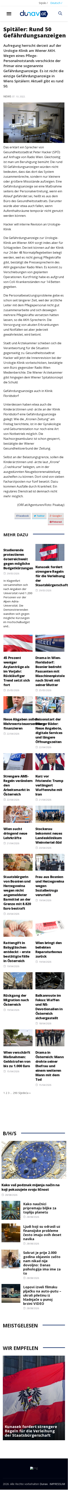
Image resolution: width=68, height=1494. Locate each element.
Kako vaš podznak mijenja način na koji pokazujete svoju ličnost (31, 1187)
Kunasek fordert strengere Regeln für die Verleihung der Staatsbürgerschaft (51, 576)
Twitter (40, 515)
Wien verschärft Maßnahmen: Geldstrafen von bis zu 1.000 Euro (16, 1059)
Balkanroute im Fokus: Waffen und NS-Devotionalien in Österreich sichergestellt (49, 1006)
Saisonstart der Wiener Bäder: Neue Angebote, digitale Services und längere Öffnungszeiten (49, 730)
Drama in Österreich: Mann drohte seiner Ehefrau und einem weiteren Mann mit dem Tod (49, 1066)
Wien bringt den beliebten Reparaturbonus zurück (48, 949)
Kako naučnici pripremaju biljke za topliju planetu (39, 1208)
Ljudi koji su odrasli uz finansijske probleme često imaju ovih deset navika (42, 1232)
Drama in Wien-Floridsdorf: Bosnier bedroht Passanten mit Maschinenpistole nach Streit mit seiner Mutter (50, 671)
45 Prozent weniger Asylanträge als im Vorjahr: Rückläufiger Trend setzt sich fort (16, 671)
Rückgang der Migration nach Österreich (16, 1000)
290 (15, 1093)
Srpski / (43, 3)
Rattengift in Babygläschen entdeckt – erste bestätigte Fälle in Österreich (16, 951)
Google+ (57, 515)
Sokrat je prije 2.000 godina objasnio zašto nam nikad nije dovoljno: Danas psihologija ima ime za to (42, 1263)
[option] (34, 1398)
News (7, 96)
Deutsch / (56, 3)
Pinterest (57, 521)
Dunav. (44, 1484)
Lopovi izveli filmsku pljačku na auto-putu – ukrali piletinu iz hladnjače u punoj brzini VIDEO (42, 1295)
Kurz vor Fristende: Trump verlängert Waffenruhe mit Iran (49, 785)
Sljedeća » (24, 1093)
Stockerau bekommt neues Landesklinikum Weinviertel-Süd (48, 836)
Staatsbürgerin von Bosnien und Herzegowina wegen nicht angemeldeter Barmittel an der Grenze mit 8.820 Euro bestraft (17, 892)
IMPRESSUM (57, 1484)
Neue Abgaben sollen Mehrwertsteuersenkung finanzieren (24, 723)
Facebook (23, 515)
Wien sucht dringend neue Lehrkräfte (15, 833)
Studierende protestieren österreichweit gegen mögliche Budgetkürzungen (18, 559)
